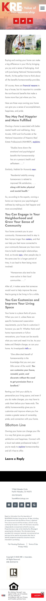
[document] (23, 300)
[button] (42, 594)
